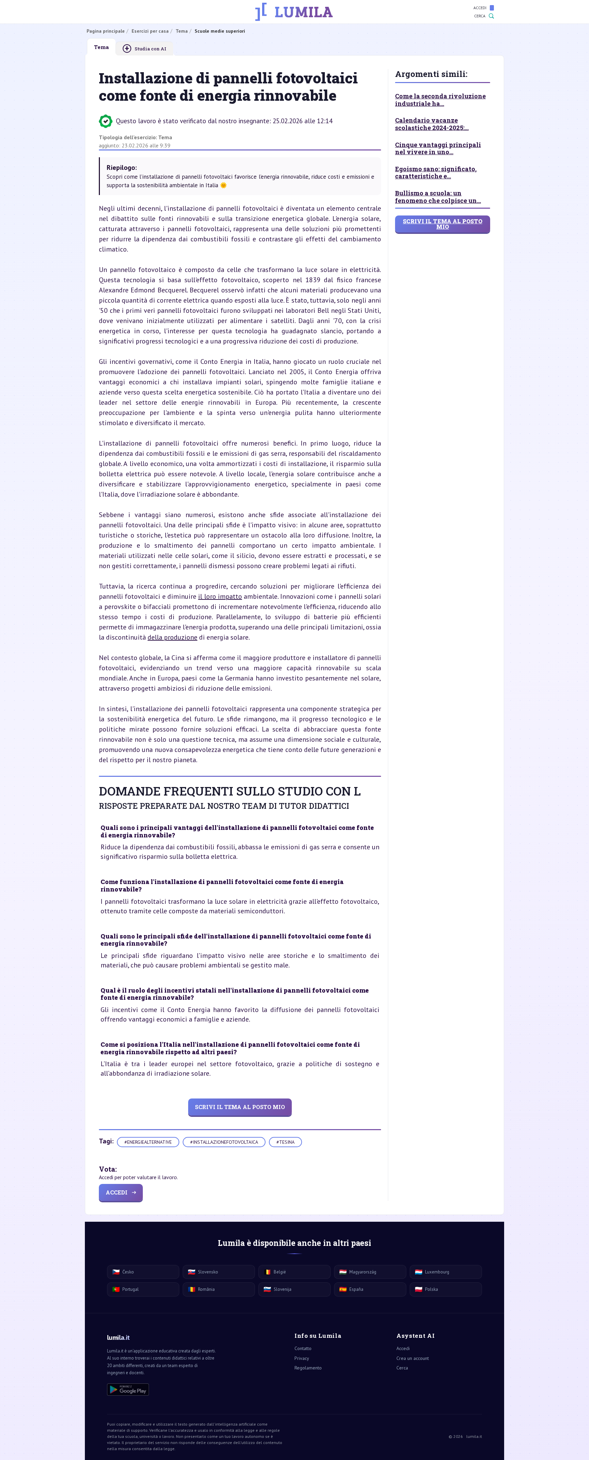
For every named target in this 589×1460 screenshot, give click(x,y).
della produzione (172, 637)
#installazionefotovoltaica (224, 1142)
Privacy (301, 1358)
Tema (165, 137)
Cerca (479, 15)
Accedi (479, 7)
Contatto (303, 1348)
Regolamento (308, 1368)
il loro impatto (220, 596)
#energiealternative (148, 1142)
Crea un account (412, 1358)
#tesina (285, 1142)
